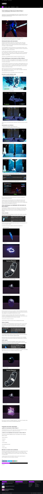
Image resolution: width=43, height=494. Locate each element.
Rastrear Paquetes (37, 486)
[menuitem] (2, 7)
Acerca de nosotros (5, 0)
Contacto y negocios (10, 0)
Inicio (2, 0)
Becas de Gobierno (31, 483)
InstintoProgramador (4, 12)
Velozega (30, 486)
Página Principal (3, 9)
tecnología (6, 9)
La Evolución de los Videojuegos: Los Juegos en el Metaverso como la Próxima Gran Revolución (9, 490)
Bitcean (36, 483)
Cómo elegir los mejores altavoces (9, 483)
